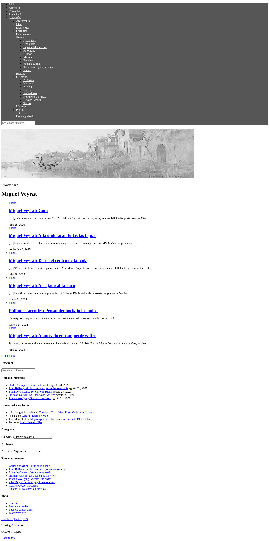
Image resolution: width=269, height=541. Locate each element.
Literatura (21, 76)
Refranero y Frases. (34, 96)
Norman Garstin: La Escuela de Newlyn (32, 394)
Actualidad (29, 40)
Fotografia (29, 50)
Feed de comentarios (21, 509)
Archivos (6, 451)
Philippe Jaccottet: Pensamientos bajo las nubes (53, 310)
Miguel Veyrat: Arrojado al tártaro (42, 285)
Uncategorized (24, 116)
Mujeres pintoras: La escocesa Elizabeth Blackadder (60, 419)
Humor (27, 53)
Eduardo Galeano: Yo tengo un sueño (30, 391)
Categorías (15, 17)
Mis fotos (21, 106)
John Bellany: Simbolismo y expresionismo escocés (38, 388)
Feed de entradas (18, 506)
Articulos (28, 80)
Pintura (20, 109)
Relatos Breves (32, 99)
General (20, 37)
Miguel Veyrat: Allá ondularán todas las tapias (52, 235)
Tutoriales (21, 113)
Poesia (27, 90)
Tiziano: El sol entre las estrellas (27, 488)
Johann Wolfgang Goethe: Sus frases (30, 398)
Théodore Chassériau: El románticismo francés (66, 412)
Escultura (21, 30)
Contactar (14, 11)
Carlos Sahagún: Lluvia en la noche (29, 385)
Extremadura (23, 34)
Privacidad (15, 14)
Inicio (12, 4)
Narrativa (28, 83)
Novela (27, 86)
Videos (27, 70)
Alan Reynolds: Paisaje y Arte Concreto (32, 482)
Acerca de (14, 7)
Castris (15, 525)
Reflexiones (30, 93)
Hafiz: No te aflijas (31, 422)
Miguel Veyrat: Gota (28, 210)
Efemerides (22, 27)
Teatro (27, 103)
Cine (19, 24)
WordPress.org (17, 512)
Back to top (8, 537)
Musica (27, 57)
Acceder (13, 503)
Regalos (28, 60)
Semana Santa (31, 63)
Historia (20, 73)
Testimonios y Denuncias (38, 67)
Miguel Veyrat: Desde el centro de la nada (48, 260)
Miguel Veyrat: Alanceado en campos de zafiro (52, 335)
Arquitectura (23, 20)
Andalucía (29, 44)
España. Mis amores (35, 47)
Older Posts (8, 355)
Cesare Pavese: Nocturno (23, 485)
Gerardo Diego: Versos (35, 415)
